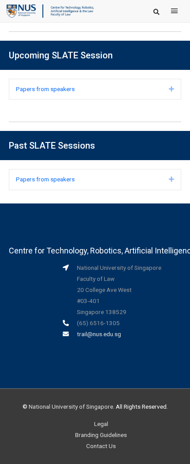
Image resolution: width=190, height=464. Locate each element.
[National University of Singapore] (21, 10)
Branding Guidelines (101, 434)
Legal (101, 423)
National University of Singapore (71, 406)
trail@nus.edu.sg (99, 333)
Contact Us (101, 445)
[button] (171, 89)
